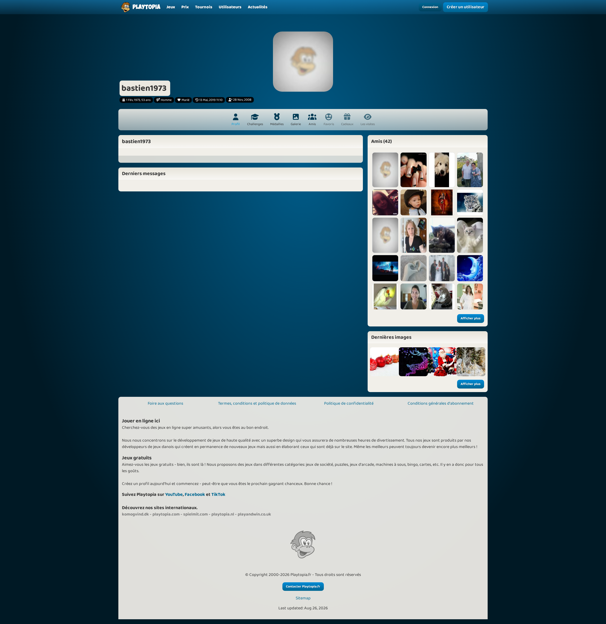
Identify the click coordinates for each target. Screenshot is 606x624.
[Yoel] (413, 202)
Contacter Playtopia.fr (303, 586)
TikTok (218, 494)
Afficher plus (471, 318)
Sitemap (303, 598)
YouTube (174, 494)
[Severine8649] (442, 235)
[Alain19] (470, 169)
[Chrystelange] (413, 235)
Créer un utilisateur (465, 7)
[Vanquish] (385, 268)
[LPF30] (413, 169)
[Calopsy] (385, 296)
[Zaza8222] (442, 268)
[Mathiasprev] (385, 169)
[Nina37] (470, 235)
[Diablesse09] (442, 202)
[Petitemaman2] (385, 235)
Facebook (195, 494)
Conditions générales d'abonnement (441, 403)
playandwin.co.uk (254, 514)
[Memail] (413, 268)
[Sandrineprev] (413, 296)
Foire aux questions (165, 403)
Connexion (430, 7)
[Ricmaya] (470, 296)
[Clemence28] (385, 202)
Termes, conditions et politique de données (257, 403)
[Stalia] (442, 296)
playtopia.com (166, 514)
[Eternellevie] (470, 202)
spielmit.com (195, 514)
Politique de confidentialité (349, 403)
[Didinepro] (442, 169)
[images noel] (384, 361)
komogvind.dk (135, 514)
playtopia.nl (222, 514)
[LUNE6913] (470, 268)
